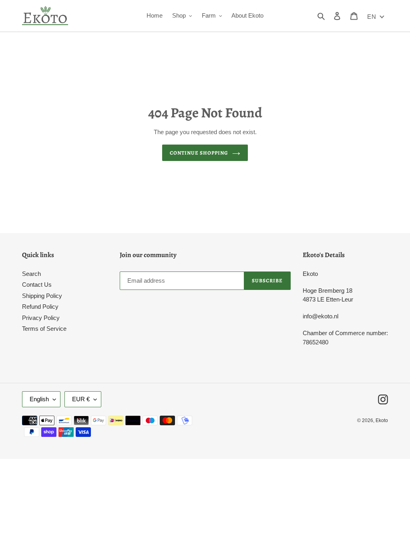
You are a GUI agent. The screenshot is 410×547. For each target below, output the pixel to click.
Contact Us (37, 284)
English (39, 399)
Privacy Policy (41, 317)
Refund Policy (40, 306)
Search (31, 273)
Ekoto (382, 420)
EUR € (81, 399)
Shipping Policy (42, 295)
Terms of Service (44, 328)
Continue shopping (199, 152)
